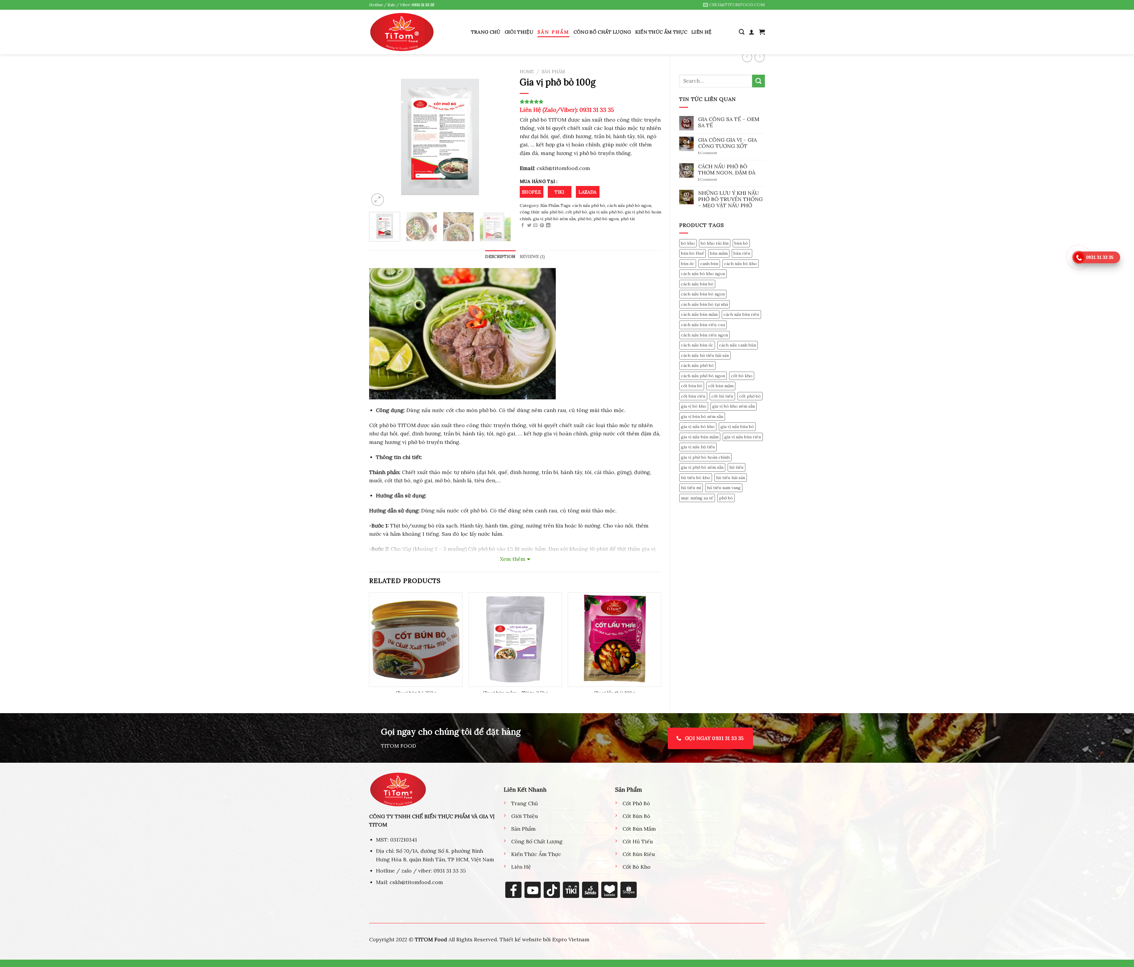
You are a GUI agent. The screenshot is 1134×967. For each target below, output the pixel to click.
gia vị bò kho (693, 406)
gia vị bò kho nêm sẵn (733, 406)
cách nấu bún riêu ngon (704, 335)
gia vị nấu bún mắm (699, 437)
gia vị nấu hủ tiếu (698, 447)
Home (527, 71)
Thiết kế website (521, 939)
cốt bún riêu (693, 396)
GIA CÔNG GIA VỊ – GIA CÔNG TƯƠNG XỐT (727, 143)
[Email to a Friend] (535, 225)
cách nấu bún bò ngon (703, 294)
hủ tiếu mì (691, 487)
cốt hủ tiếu (722, 396)
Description (500, 256)
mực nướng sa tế (697, 498)
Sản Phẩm (553, 32)
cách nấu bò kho (740, 263)
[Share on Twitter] (529, 225)
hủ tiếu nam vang (724, 487)
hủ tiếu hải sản (730, 477)
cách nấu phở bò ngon (703, 375)
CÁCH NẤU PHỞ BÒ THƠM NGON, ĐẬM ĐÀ (726, 169)
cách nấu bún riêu (741, 314)
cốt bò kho (741, 375)
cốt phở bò (750, 396)
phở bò (726, 498)
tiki (559, 192)
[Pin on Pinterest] (542, 225)
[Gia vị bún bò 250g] (415, 639)
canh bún (709, 263)
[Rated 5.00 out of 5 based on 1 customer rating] (591, 101)
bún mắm (719, 253)
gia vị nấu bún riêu (742, 437)
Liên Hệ (701, 32)
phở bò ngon (606, 218)
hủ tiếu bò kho (695, 477)
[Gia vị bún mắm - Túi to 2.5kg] (515, 639)
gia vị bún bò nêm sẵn (702, 416)
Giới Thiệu (519, 32)
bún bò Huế (692, 253)
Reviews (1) (532, 256)
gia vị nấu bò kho (698, 426)
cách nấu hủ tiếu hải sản (705, 355)
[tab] (500, 256)
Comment (707, 153)
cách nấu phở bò (697, 365)
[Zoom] (377, 199)
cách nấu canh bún (737, 345)
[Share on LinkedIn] (548, 225)
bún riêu (742, 253)
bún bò (741, 243)
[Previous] (379, 136)
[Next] (500, 136)
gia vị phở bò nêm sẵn (702, 467)
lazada (588, 192)
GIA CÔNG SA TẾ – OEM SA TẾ (728, 122)
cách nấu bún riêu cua (703, 324)
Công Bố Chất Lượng (602, 32)
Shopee (531, 192)
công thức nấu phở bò (541, 212)
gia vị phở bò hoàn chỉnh (705, 457)
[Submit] (758, 81)
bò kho (688, 243)
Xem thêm (512, 559)
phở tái (628, 218)
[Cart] (762, 31)
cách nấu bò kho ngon (703, 273)
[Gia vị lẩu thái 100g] (614, 639)
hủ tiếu (736, 467)
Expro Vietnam (570, 939)
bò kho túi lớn (715, 243)
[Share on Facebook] (523, 225)
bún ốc (687, 263)
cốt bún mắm (721, 385)
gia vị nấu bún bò (737, 426)
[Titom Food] (402, 32)
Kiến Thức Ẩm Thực (661, 32)
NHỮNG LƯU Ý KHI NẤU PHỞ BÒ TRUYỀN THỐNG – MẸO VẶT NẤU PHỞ (730, 199)
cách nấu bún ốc (697, 345)
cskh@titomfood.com (562, 168)
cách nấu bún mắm (699, 314)
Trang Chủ (486, 32)
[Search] (741, 32)
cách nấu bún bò (697, 284)
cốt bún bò (691, 385)
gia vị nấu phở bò (606, 212)
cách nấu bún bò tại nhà (704, 304)
